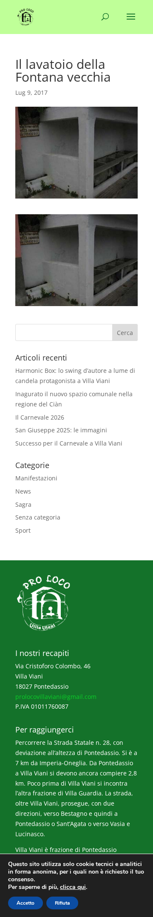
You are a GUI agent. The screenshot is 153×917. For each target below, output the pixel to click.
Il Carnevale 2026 (39, 417)
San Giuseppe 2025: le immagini (61, 430)
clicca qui (73, 887)
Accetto (25, 903)
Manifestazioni (36, 478)
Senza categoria (37, 517)
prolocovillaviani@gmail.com (55, 697)
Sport (23, 530)
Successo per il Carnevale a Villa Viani (68, 443)
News (23, 491)
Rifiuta (62, 903)
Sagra (23, 504)
